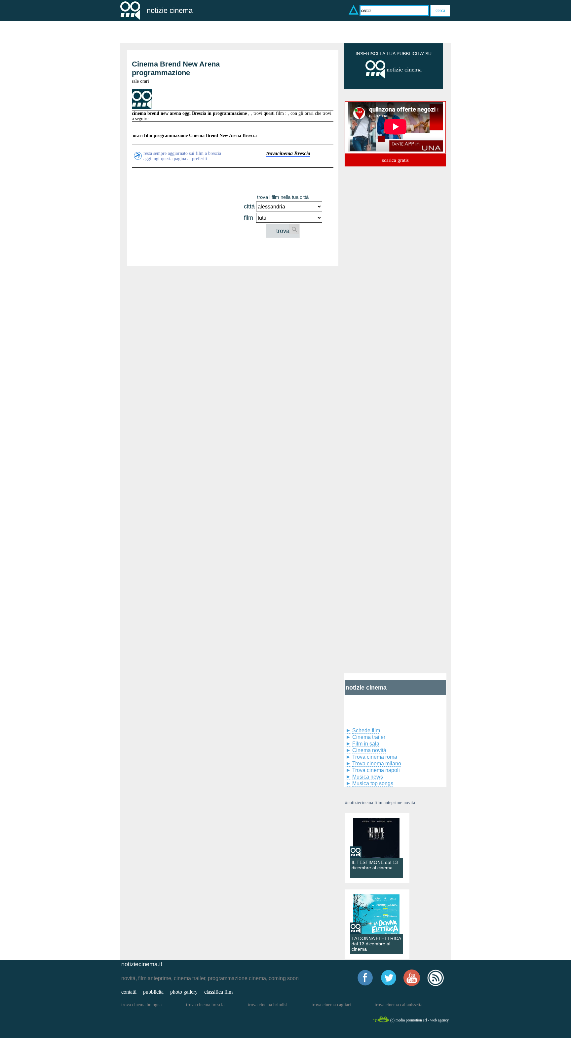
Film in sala (365, 743)
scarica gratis (395, 160)
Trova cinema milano (376, 763)
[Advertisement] (187, 215)
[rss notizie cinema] (435, 984)
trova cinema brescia (205, 1004)
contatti (128, 992)
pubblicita (153, 992)
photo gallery (184, 992)
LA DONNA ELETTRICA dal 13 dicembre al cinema (376, 944)
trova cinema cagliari (331, 1004)
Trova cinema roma (374, 757)
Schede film (366, 730)
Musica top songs (372, 783)
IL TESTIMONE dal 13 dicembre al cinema (375, 865)
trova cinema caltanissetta (398, 1004)
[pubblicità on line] (375, 77)
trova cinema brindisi (267, 1004)
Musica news (367, 777)
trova (282, 231)
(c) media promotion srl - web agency (419, 1020)
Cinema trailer (368, 737)
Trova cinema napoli (376, 770)
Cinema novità (369, 750)
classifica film (218, 992)
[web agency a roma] (381, 1021)
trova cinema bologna (141, 1004)
